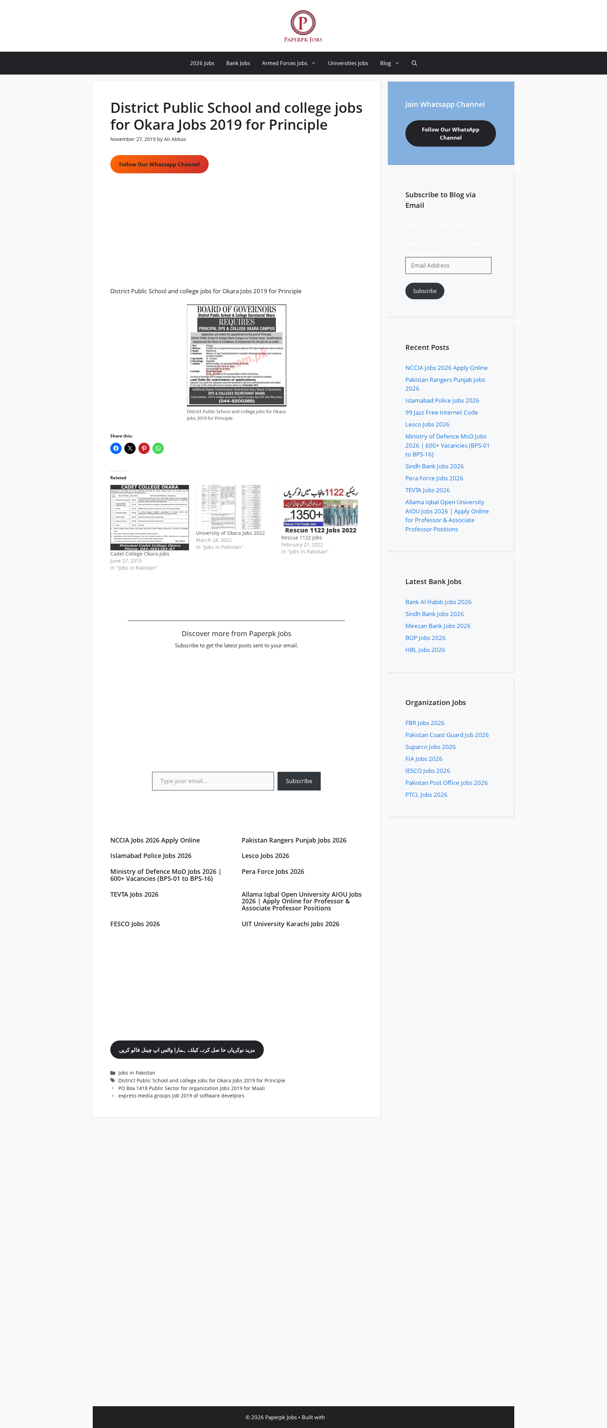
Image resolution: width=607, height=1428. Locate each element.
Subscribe (299, 781)
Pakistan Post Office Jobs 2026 (446, 783)
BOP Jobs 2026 (425, 638)
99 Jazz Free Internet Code (441, 412)
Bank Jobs (238, 62)
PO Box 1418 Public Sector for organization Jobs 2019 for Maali (191, 1088)
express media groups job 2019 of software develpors (181, 1095)
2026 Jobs (202, 62)
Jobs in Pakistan (136, 1072)
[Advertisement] (236, 234)
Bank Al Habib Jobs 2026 (438, 602)
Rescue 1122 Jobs (301, 537)
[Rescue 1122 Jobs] (320, 509)
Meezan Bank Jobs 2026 (438, 626)
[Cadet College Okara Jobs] (149, 518)
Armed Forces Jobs (284, 62)
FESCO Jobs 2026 (135, 924)
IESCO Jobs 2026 (427, 771)
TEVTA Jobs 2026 (134, 894)
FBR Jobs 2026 (425, 723)
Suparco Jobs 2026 (430, 747)
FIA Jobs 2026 (424, 759)
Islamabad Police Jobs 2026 (150, 855)
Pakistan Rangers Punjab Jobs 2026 (294, 840)
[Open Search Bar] (414, 63)
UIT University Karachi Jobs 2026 (290, 924)
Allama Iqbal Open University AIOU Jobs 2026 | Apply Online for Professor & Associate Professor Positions (302, 901)
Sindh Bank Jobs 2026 (434, 466)
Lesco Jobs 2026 (265, 855)
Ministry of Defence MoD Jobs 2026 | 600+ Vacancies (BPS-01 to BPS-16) (166, 875)
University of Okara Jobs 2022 (230, 533)
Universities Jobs (348, 62)
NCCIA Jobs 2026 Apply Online (155, 840)
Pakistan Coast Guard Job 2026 (447, 735)
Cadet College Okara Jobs (139, 553)
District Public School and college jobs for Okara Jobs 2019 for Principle (201, 1080)
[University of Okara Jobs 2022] (235, 507)
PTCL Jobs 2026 (426, 794)
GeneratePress (343, 1417)
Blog (385, 62)
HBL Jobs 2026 (425, 650)
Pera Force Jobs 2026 (273, 871)
